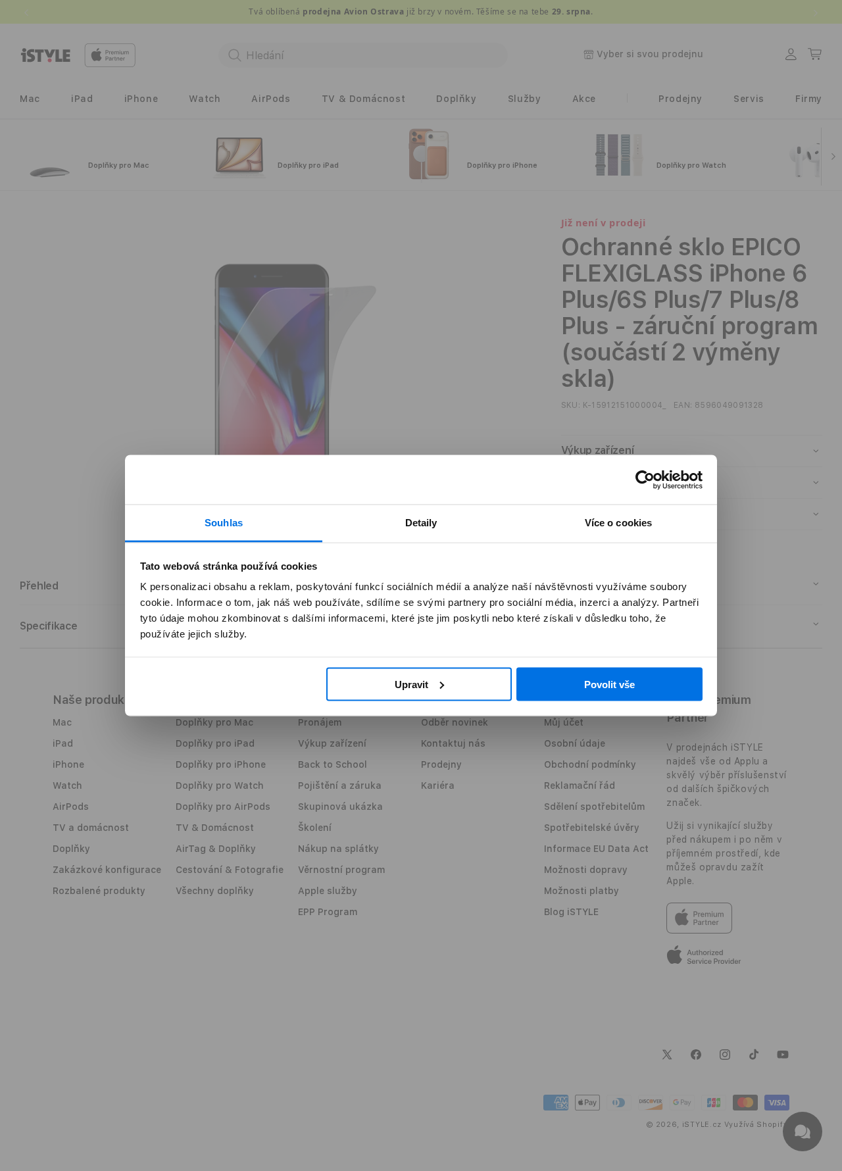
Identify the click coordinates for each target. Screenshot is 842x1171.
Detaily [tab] (421, 522)
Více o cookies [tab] (618, 522)
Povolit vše (609, 683)
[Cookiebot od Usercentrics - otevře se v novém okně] (645, 479)
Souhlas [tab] (224, 522)
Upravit (411, 683)
